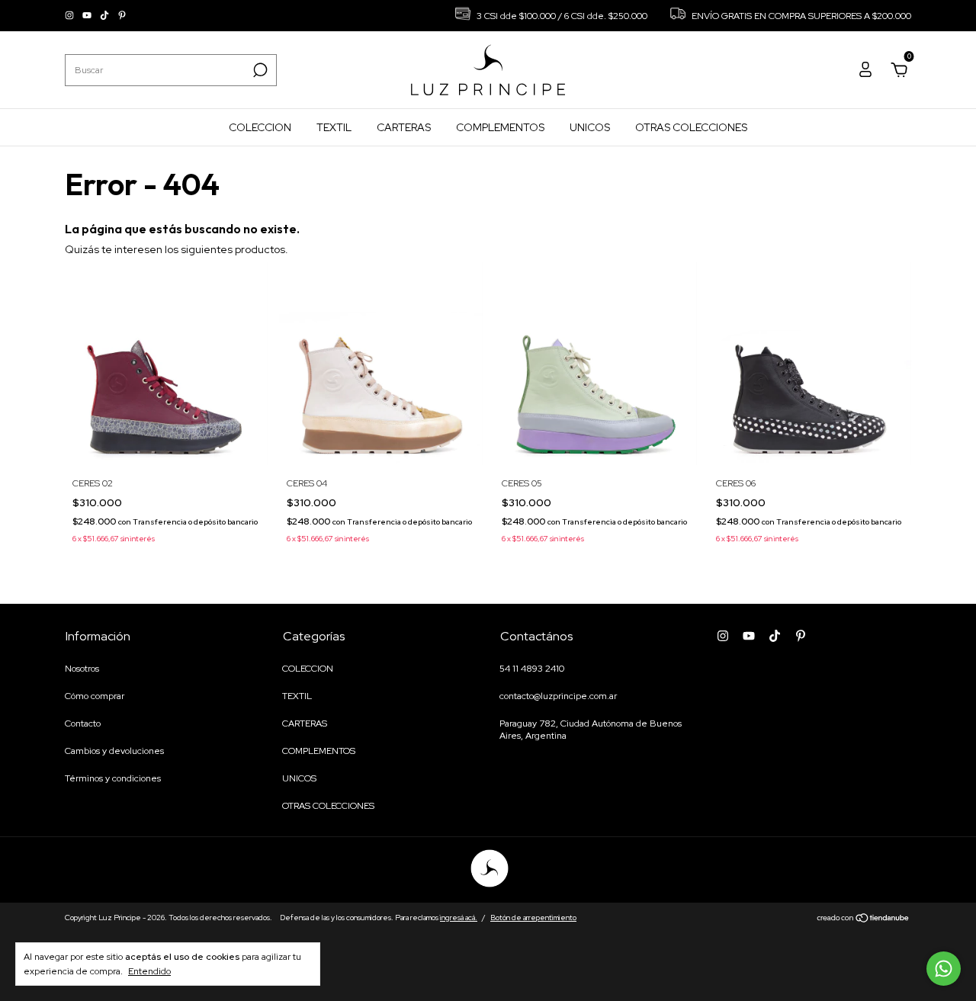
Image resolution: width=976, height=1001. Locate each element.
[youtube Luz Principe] (88, 16)
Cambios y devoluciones (114, 751)
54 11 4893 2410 (531, 669)
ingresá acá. (458, 917)
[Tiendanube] (863, 919)
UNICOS (590, 127)
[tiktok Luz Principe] (105, 16)
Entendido (149, 971)
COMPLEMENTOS (500, 127)
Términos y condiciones (113, 778)
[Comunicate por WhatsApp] (943, 968)
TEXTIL (334, 127)
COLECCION (260, 127)
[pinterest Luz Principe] (122, 16)
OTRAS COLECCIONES (691, 127)
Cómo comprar (94, 696)
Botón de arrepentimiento (533, 917)
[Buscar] (259, 70)
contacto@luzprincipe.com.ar (558, 696)
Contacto (83, 723)
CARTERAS (404, 127)
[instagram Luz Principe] (70, 16)
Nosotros (82, 669)
